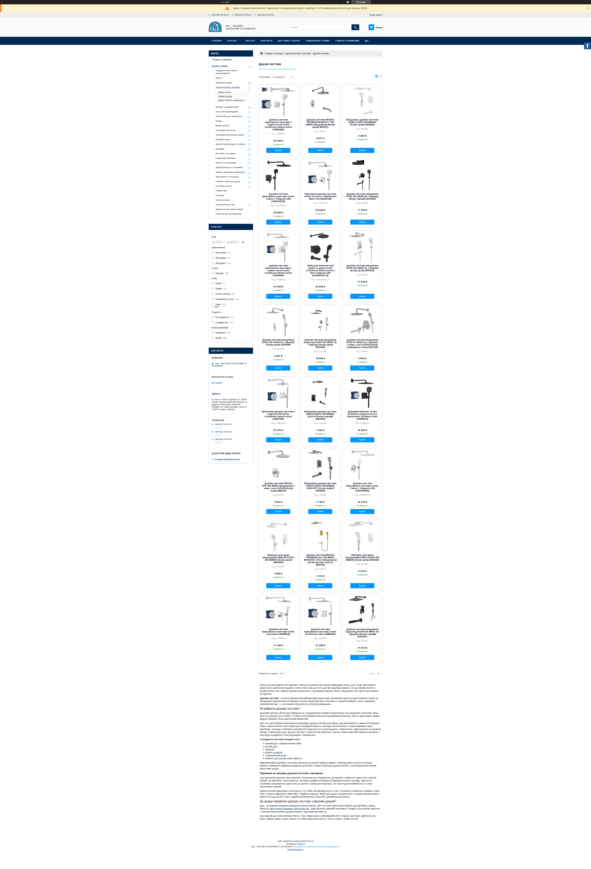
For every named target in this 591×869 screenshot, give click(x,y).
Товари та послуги (274, 53)
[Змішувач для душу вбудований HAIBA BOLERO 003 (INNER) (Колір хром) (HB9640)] (278, 535)
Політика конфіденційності (328, 847)
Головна (216, 41)
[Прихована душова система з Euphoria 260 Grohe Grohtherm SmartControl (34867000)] (278, 392)
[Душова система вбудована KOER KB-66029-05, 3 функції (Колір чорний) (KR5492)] (362, 174)
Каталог (232, 41)
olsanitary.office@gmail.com (227, 459)
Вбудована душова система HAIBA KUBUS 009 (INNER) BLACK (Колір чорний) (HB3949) (320, 415)
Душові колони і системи (298, 53)
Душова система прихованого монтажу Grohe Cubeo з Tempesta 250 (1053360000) (362, 487)
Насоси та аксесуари (226, 163)
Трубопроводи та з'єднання (229, 167)
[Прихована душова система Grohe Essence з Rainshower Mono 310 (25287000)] (320, 174)
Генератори (221, 190)
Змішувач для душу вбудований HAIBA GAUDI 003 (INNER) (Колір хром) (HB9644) (362, 557)
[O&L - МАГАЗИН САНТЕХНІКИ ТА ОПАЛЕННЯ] (215, 33)
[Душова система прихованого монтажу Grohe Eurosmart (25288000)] (278, 609)
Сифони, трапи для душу (228, 181)
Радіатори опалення (225, 158)
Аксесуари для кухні (225, 130)
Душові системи (225, 96)
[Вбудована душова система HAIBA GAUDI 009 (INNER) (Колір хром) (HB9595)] (362, 100)
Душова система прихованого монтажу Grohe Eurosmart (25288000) (278, 631)
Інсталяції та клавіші (225, 153)
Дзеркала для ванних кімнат (229, 209)
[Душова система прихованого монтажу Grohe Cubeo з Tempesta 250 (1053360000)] (362, 464)
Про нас (250, 41)
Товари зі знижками (347, 41)
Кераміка (220, 149)
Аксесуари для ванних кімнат (230, 135)
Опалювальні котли (225, 204)
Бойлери (220, 195)
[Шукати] (355, 27)
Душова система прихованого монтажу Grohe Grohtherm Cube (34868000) (320, 631)
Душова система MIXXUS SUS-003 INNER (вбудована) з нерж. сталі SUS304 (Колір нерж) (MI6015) (278, 487)
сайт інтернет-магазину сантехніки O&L (289, 808)
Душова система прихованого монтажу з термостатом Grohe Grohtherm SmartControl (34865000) (278, 270)
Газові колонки (223, 200)
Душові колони (224, 92)
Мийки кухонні (222, 125)
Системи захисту (224, 186)
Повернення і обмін (318, 41)
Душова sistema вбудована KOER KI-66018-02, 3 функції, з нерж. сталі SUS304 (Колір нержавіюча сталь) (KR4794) (362, 343)
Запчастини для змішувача (229, 116)
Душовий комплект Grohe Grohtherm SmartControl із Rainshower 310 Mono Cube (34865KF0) (362, 415)
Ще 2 (217, 307)
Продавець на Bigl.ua (295, 844)
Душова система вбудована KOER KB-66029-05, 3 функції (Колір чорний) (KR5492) (362, 196)
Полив (219, 121)
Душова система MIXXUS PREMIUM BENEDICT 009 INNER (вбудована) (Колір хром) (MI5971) (320, 123)
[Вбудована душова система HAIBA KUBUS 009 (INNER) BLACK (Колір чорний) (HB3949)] (320, 392)
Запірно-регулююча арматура (230, 172)
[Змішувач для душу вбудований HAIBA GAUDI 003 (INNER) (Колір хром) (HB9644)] (362, 535)
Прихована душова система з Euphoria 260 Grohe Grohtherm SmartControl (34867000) (278, 415)
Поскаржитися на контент (304, 847)
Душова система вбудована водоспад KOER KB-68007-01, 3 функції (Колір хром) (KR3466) (320, 343)
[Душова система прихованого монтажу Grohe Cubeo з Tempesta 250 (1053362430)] (278, 174)
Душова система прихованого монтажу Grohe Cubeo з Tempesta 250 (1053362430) (278, 198)
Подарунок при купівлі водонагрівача (226, 71)
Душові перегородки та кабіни (230, 144)
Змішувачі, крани (224, 82)
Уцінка (219, 78)
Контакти (266, 41)
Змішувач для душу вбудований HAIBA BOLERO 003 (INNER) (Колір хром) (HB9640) (278, 559)
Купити (278, 150)
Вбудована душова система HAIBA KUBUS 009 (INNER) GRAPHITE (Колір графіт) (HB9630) (320, 487)
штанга (277, 752)
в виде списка (381, 77)
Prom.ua (310, 841)
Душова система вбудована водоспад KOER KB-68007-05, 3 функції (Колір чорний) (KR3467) (362, 633)
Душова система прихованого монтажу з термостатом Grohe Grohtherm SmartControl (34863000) (278, 124)
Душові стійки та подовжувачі (231, 100)
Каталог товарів (220, 66)
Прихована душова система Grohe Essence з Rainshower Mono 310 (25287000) (320, 196)
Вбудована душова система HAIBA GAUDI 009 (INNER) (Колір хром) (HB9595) (362, 122)
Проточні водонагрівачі (227, 111)
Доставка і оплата (289, 41)
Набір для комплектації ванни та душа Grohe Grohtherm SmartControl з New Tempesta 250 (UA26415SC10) (320, 270)
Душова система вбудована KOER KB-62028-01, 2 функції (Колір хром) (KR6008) (278, 342)
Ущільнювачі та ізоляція (227, 177)
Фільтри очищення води (227, 107)
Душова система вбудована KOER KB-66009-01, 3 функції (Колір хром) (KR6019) (362, 268)
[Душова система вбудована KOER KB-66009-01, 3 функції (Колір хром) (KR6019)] (362, 246)
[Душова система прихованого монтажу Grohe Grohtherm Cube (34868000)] (320, 609)
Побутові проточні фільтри (228, 214)
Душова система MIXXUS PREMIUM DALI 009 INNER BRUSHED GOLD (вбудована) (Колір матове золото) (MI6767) (320, 560)
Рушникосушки (223, 139)
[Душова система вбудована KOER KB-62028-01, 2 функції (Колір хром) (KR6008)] (278, 320)
